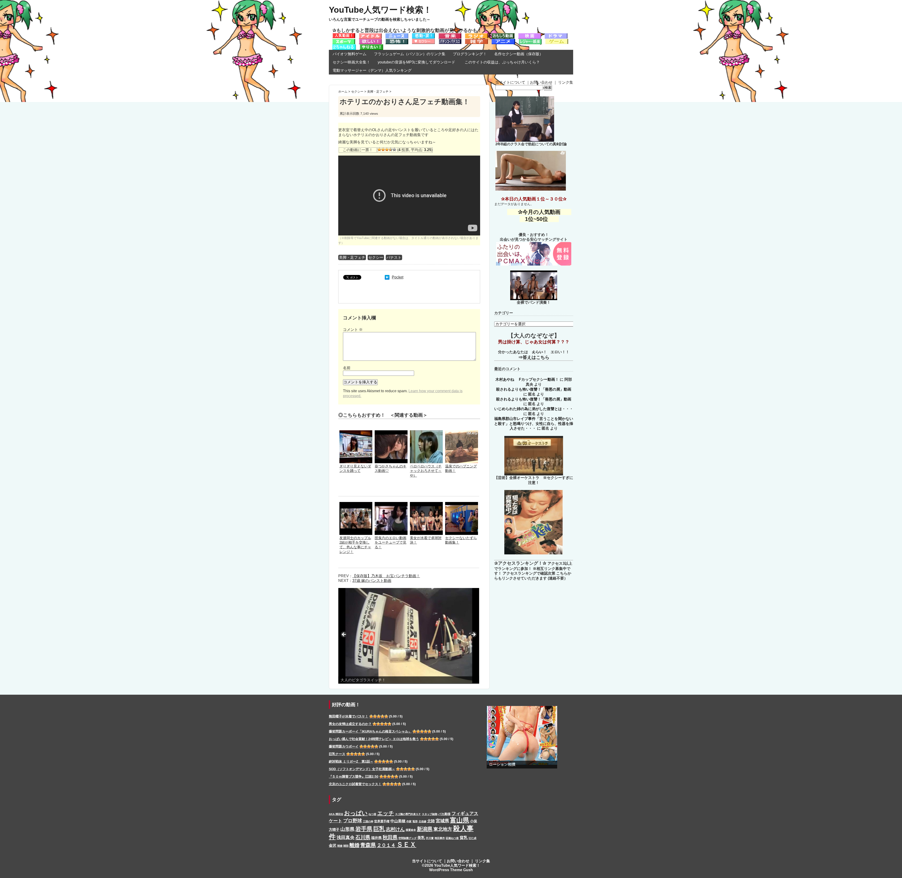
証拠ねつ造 (452, 838)
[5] (394, 149)
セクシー (375, 257)
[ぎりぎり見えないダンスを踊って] (355, 433)
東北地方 (442, 829)
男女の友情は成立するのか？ (350, 724)
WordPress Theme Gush (451, 870)
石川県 (362, 837)
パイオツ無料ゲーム (349, 54)
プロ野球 (352, 820)
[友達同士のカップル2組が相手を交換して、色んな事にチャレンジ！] (355, 504)
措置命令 (411, 829)
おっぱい (356, 813)
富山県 (459, 820)
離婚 (354, 845)
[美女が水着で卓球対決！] (426, 504)
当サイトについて (510, 82)
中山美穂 (397, 821)
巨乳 (379, 829)
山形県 (347, 829)
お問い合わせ (541, 82)
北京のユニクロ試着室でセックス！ (355, 784)
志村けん (395, 829)
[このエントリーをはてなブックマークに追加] (387, 277)
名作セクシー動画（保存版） (518, 54)
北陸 (431, 821)
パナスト (393, 257)
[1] (379, 149)
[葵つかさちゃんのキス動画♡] (391, 433)
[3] (387, 149)
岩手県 (363, 829)
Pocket (397, 277)
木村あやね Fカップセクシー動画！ (527, 379)
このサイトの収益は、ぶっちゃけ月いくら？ (504, 62)
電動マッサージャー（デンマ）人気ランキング (372, 70)
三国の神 (368, 821)
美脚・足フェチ (352, 257)
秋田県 (390, 837)
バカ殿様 (444, 814)
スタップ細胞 (429, 814)
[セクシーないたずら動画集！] (461, 504)
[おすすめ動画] (343, 35)
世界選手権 (381, 821)
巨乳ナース (337, 754)
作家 (409, 821)
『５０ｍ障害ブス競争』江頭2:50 (353, 776)
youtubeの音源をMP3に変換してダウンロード (416, 62)
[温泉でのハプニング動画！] (461, 433)
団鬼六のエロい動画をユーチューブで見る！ (390, 542)
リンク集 (565, 82)
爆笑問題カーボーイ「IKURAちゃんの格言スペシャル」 (370, 731)
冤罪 (415, 821)
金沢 (332, 845)
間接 (339, 845)
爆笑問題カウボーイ (343, 746)
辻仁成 (472, 838)
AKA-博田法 (336, 814)
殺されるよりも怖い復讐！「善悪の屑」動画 (533, 389)
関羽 (346, 845)
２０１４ (386, 845)
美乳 (421, 837)
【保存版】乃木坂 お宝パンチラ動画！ (386, 576)
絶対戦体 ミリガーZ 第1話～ (351, 761)
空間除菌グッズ (407, 838)
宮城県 (442, 820)
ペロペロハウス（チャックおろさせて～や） (426, 471)
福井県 (376, 838)
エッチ (385, 813)
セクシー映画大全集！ (351, 62)
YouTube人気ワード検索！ (380, 10)
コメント (353, 330)
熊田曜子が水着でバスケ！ (348, 716)
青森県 (368, 845)
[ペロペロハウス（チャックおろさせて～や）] (426, 433)
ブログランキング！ (470, 54)
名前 (346, 368)
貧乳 (464, 837)
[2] (383, 149)
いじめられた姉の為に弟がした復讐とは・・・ (533, 409)
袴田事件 (440, 838)
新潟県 (424, 829)
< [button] (344, 634)
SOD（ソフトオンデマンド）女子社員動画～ (362, 769)
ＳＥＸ (406, 844)
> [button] (473, 634)
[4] (391, 149)
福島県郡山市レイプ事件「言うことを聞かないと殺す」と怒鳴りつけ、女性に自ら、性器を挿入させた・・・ (533, 424)
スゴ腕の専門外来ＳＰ (408, 814)
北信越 (422, 821)
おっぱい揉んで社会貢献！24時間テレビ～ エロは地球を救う (374, 739)
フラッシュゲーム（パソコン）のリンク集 (409, 54)
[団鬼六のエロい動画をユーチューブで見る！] (391, 504)
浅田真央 (345, 837)
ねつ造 (372, 814)
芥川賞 (430, 838)
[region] (408, 636)
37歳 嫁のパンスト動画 (371, 581)
